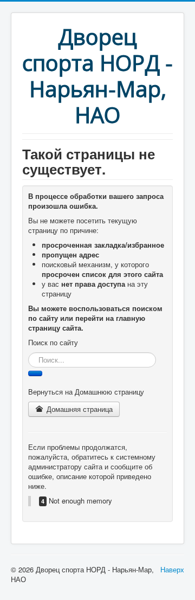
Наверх (172, 569)
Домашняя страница (78, 409)
